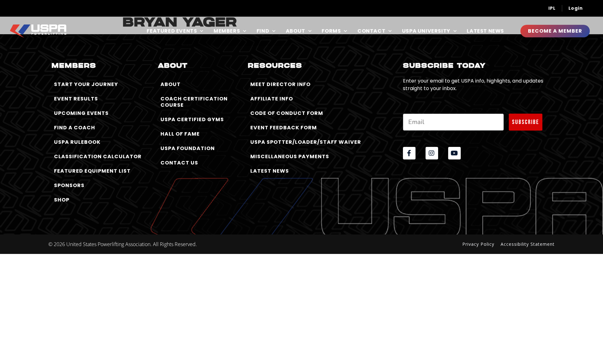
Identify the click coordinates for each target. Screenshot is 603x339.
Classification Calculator (98, 156)
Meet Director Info (280, 84)
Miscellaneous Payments (289, 156)
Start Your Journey (86, 84)
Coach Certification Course (194, 102)
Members (227, 31)
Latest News (485, 31)
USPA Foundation (187, 148)
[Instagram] (432, 153)
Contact (371, 31)
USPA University (426, 31)
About (295, 31)
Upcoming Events (81, 113)
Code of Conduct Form (286, 113)
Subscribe (525, 122)
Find (263, 31)
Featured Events (172, 31)
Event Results (76, 98)
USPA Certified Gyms (192, 119)
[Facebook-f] (409, 153)
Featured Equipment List (92, 171)
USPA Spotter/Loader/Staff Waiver (305, 142)
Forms (331, 31)
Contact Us (179, 162)
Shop (61, 199)
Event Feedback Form (283, 127)
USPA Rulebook (77, 142)
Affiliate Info (271, 98)
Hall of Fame (180, 133)
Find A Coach (74, 127)
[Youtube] (454, 153)
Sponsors (69, 185)
